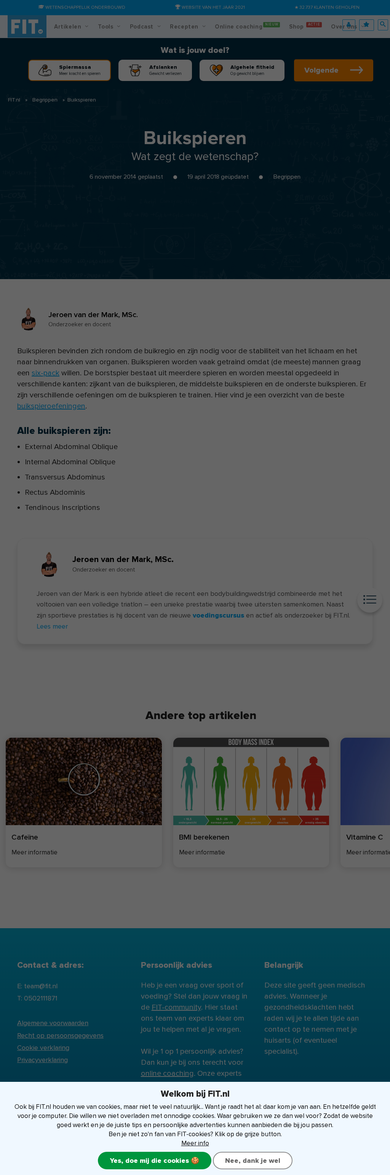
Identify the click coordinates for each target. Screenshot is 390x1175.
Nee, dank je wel (252, 1160)
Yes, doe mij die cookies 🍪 (154, 1160)
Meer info (195, 1143)
